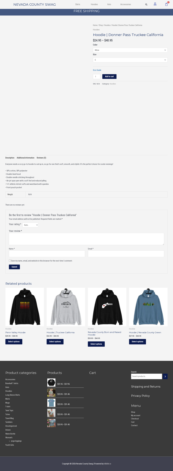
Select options (14, 341)
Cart (132, 422)
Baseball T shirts (11, 383)
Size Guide (97, 70)
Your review (15, 230)
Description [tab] (9, 158)
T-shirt (7, 406)
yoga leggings (16, 441)
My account (135, 415)
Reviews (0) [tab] (41, 158)
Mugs (7, 403)
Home (95, 25)
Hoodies (94, 4)
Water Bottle (10, 434)
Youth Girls (9, 445)
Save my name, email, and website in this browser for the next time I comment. (41, 261)
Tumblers (8, 422)
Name (12, 249)
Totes (7, 414)
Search (134, 372)
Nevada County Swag (34, 4)
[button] (78, 4)
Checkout (135, 418)
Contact (134, 425)
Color (95, 45)
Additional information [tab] (25, 158)
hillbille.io (107, 464)
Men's (7, 399)
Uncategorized (11, 426)
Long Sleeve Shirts (12, 395)
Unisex (8, 430)
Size (94, 54)
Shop (101, 25)
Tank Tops (9, 410)
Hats (109, 4)
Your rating (15, 224)
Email (91, 249)
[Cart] (166, 4)
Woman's (8, 437)
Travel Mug (9, 418)
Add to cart (109, 76)
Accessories (10, 379)
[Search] (165, 376)
